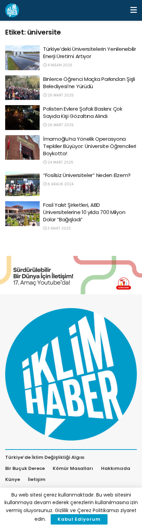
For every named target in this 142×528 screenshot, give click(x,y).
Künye (12, 479)
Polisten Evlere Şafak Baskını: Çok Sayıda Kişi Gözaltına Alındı (82, 112)
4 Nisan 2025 (59, 65)
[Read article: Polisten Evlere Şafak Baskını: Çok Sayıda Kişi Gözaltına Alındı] (22, 117)
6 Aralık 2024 (60, 184)
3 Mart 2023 (59, 228)
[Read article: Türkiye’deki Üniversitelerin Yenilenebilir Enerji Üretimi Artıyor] (22, 57)
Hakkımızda (115, 468)
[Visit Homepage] (12, 10)
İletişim (36, 479)
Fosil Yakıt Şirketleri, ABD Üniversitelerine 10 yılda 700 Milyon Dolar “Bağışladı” (84, 212)
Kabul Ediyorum (79, 519)
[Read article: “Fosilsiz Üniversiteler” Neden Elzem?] (22, 184)
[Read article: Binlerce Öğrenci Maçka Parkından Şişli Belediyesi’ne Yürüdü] (22, 87)
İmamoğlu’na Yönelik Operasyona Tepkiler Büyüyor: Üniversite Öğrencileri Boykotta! (89, 146)
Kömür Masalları (73, 468)
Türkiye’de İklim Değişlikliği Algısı (44, 457)
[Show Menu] (133, 10)
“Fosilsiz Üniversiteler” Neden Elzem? (87, 175)
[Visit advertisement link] (71, 275)
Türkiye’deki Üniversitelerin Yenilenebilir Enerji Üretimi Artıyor (89, 52)
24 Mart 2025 (60, 162)
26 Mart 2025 (60, 95)
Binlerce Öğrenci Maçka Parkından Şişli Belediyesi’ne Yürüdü (89, 82)
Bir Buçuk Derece (25, 468)
